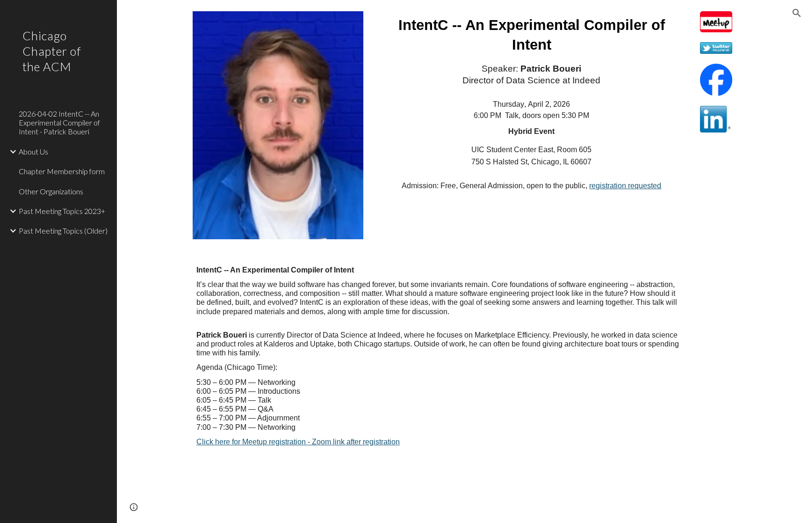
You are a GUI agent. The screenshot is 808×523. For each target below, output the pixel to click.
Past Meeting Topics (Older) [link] (63, 230)
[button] (797, 13)
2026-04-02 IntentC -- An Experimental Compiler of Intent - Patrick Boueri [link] (59, 122)
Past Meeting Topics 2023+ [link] (62, 210)
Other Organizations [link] (51, 191)
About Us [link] (33, 151)
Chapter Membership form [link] (62, 171)
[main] (531, 103)
